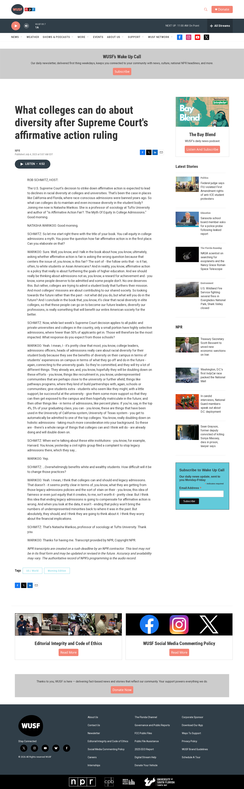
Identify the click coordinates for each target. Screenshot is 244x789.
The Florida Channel (146, 717)
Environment (207, 283)
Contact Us (94, 725)
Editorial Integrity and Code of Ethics (68, 643)
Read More (68, 652)
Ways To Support (191, 733)
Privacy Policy (189, 741)
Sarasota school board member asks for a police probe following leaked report (213, 226)
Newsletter (94, 733)
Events (98, 37)
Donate (223, 9)
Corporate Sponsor (192, 717)
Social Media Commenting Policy (106, 749)
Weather (33, 37)
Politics (204, 177)
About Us (93, 717)
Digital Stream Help (145, 757)
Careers (92, 757)
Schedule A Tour (191, 757)
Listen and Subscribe (202, 149)
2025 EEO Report (144, 749)
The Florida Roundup (211, 248)
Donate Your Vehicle (146, 765)
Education (206, 213)
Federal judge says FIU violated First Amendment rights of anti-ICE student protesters (212, 190)
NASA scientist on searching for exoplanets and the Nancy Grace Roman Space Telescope (213, 261)
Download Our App (192, 725)
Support (134, 37)
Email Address (190, 488)
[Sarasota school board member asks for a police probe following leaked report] (187, 219)
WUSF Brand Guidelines (195, 749)
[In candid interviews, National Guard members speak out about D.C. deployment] (187, 401)
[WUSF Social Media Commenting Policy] (179, 624)
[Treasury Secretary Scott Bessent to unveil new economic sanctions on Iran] (187, 344)
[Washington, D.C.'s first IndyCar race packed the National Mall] (187, 375)
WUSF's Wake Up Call (122, 56)
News (15, 37)
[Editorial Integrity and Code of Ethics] (68, 624)
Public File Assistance (147, 741)
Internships (94, 765)
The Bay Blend (202, 134)
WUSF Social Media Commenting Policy (179, 643)
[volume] (26, 26)
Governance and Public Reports (152, 725)
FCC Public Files (143, 733)
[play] (16, 26)
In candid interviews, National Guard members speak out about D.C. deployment (213, 403)
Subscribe (122, 71)
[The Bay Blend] (202, 112)
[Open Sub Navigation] (21, 37)
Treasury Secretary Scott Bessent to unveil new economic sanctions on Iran (213, 346)
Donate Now (122, 690)
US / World (32, 570)
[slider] (32, 26)
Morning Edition (57, 570)
